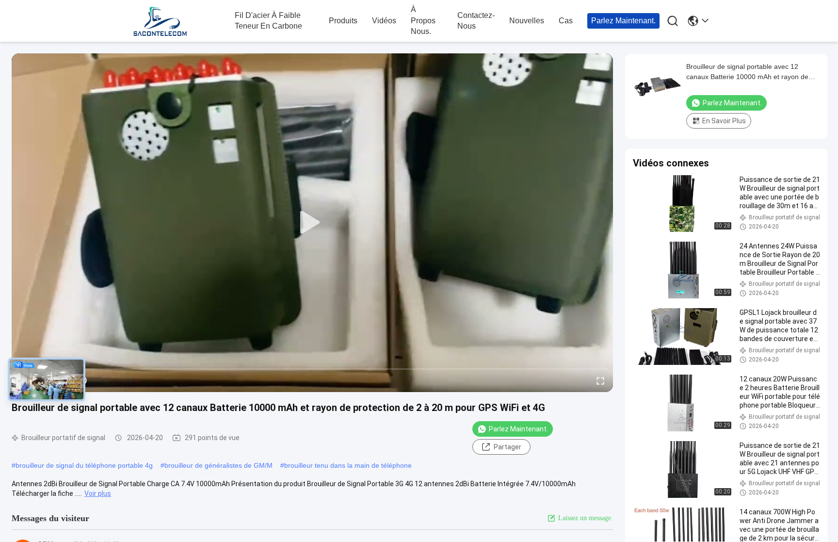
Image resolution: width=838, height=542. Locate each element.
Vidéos (384, 20)
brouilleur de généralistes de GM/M (218, 465)
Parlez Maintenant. (623, 20)
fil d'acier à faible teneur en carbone (268, 20)
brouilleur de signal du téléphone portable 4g (84, 465)
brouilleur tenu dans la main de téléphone (348, 465)
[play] (312, 223)
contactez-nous (476, 20)
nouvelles (526, 20)
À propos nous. (423, 20)
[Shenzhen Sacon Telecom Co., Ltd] (181, 21)
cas (566, 20)
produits (343, 20)
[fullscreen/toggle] (600, 380)
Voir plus (97, 493)
